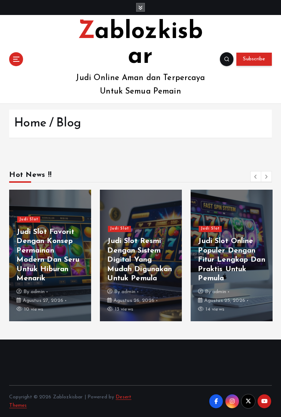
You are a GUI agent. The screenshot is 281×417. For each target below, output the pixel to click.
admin (38, 292)
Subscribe (254, 59)
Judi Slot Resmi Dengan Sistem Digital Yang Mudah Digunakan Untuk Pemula (139, 260)
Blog (68, 123)
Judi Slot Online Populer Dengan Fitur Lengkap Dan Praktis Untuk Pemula (231, 260)
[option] (50, 255)
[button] (255, 176)
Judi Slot (28, 219)
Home (30, 123)
